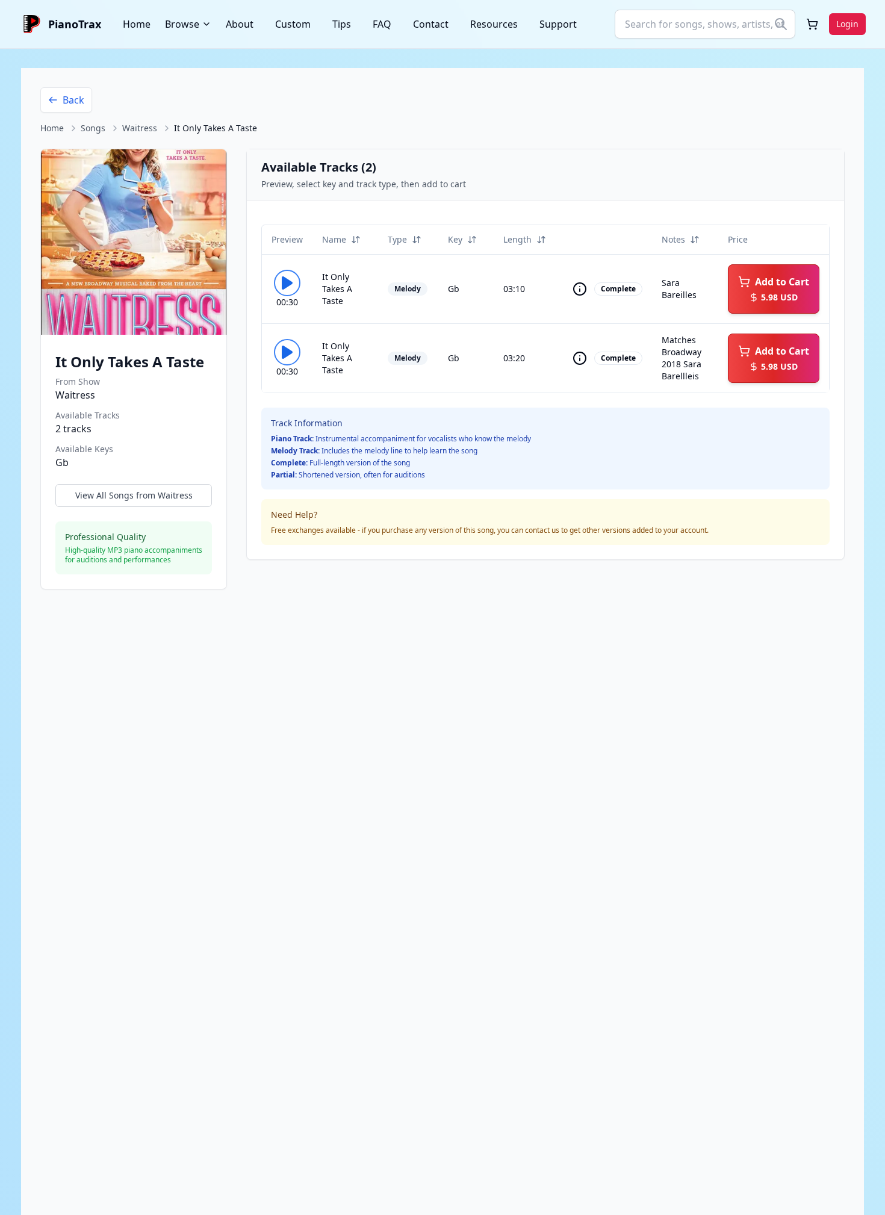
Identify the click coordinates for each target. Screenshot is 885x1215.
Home (137, 24)
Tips (341, 24)
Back (73, 100)
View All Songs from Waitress (134, 495)
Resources (494, 24)
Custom (293, 24)
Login (847, 24)
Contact (431, 24)
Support (558, 24)
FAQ (382, 24)
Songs (93, 128)
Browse (182, 24)
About (239, 24)
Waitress (139, 128)
